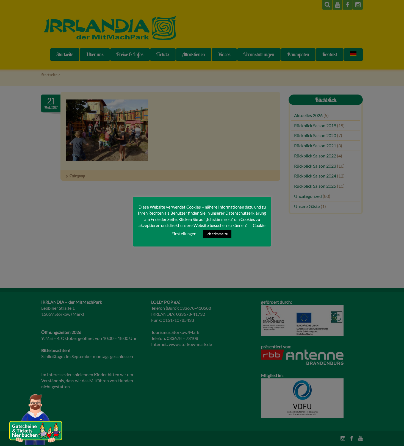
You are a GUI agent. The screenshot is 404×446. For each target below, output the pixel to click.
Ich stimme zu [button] (217, 234)
